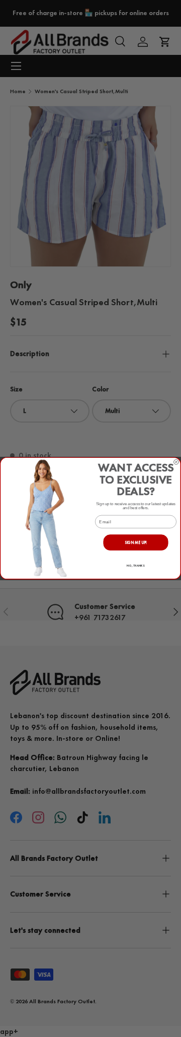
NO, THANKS (135, 566)
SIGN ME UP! (136, 542)
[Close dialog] (176, 462)
